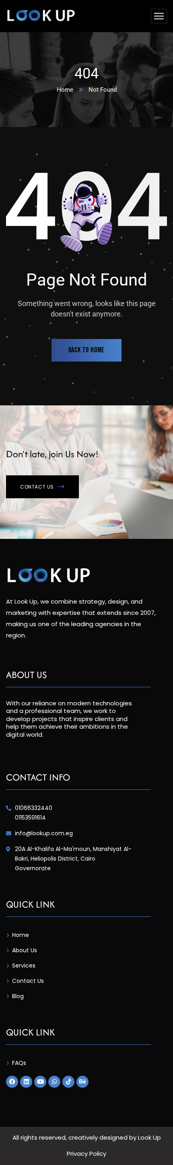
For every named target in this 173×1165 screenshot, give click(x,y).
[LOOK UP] (40, 16)
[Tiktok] (68, 1082)
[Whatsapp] (54, 1082)
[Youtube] (40, 1082)
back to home (86, 350)
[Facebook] (12, 1082)
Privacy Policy (86, 1153)
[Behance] (82, 1082)
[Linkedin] (26, 1082)
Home (65, 89)
